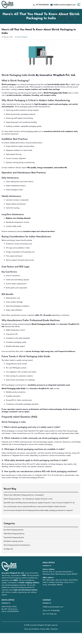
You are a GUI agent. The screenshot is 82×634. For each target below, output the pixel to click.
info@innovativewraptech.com (64, 4)
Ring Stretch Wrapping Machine (14, 537)
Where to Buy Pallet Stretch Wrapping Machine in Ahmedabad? (24, 495)
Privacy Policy (45, 629)
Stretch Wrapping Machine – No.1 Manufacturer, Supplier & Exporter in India (28, 499)
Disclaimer (54, 629)
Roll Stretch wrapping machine (13, 541)
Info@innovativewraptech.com (53, 607)
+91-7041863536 (42, 4)
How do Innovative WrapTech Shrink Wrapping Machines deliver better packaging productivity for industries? (38, 510)
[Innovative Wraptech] (7, 4)
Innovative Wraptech (37, 625)
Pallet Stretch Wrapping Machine (14, 533)
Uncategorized (8, 549)
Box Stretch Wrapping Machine (13, 530)
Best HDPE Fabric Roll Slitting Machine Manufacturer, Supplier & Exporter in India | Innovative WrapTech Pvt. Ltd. (39, 503)
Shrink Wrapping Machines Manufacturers (17, 545)
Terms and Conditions (31, 629)
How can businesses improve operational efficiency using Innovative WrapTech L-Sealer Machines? (35, 506)
